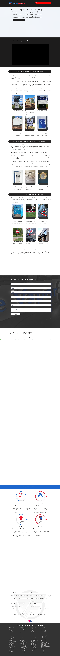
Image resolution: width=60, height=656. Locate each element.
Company (13, 298)
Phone (12, 290)
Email (12, 286)
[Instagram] (29, 621)
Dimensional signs (29, 186)
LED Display (14, 110)
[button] (33, 5)
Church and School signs (16, 132)
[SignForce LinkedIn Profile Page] (33, 621)
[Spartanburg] (36, 2)
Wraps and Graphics (17, 219)
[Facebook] (31, 621)
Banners (38, 132)
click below (28, 253)
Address (13, 294)
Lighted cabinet (40, 110)
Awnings (41, 243)
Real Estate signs (27, 132)
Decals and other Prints (29, 243)
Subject (12, 302)
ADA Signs (14, 186)
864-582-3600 (21, 253)
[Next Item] (57, 411)
